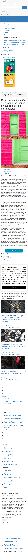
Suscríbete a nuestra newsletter (10, 493)
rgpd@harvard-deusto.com (8, 513)
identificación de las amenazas (10, 255)
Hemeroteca (4, 11)
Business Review (5, 176)
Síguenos (5, 430)
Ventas (6, 32)
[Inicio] (14, 4)
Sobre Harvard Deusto (12, 415)
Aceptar (14, 287)
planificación (5, 253)
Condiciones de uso (11, 541)
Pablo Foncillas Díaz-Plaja (8, 353)
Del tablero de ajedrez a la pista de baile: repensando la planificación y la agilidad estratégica (13, 318)
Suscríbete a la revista (14, 17)
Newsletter (14, 20)
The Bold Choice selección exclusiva (14, 42)
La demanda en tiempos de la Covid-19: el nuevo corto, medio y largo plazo (14, 346)
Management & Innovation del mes (14, 426)
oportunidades (6, 256)
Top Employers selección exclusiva (14, 44)
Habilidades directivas (10, 26)
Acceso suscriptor (5, 14)
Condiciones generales (12, 538)
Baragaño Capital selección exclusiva (14, 40)
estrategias (23, 192)
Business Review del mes (13, 422)
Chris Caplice (6, 169)
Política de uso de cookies (13, 548)
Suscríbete (8, 448)
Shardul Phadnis (7, 172)
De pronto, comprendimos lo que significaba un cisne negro (13, 372)
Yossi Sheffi (6, 174)
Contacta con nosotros (12, 418)
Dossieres (6, 54)
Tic (5, 34)
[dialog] (14, 278)
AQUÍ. (23, 283)
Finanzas (6, 30)
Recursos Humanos (9, 28)
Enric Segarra (5, 378)
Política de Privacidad (12, 545)
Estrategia (7, 24)
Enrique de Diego (6, 326)
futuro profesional (7, 257)
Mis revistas (8, 461)
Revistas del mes (9, 57)
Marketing (7, 470)
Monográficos (8, 50)
